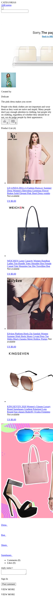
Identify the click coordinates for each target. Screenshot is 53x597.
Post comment (8, 584)
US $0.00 (11, 201)
